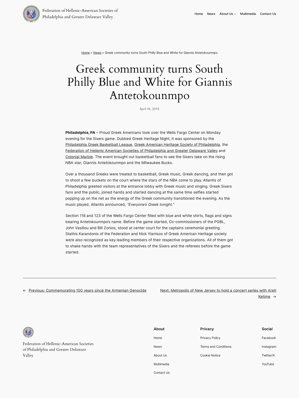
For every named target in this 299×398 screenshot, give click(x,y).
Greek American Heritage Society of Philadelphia (177, 144)
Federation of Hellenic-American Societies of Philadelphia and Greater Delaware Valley (58, 349)
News (97, 52)
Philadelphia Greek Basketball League (98, 144)
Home (85, 52)
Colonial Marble (79, 157)
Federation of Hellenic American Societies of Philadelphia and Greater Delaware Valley (141, 150)
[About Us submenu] (235, 14)
